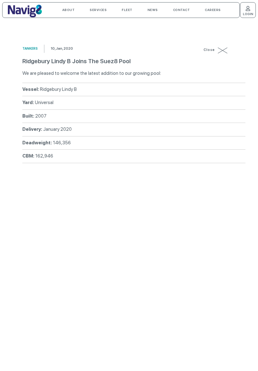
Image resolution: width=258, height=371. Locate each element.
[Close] (223, 50)
